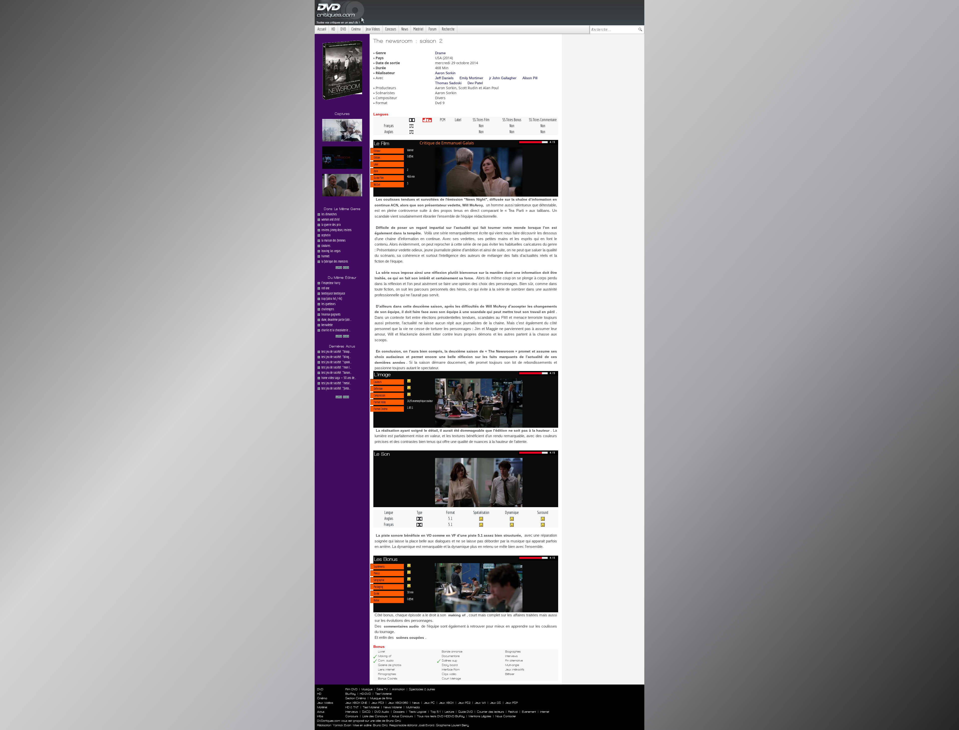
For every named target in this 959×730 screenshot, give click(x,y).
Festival (513, 711)
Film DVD (351, 689)
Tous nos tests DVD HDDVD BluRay (441, 716)
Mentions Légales (480, 716)
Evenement (529, 711)
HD (333, 29)
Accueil (321, 29)
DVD (343, 29)
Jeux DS (495, 702)
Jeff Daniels (444, 78)
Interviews (351, 711)
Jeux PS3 (377, 702)
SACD (366, 711)
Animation (398, 689)
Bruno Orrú (380, 725)
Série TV (382, 689)
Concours (390, 29)
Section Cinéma (355, 698)
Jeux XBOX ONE (356, 702)
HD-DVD (365, 693)
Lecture (449, 711)
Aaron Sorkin (445, 73)
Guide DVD (465, 711)
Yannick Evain (342, 725)
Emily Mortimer (471, 78)
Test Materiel (383, 693)
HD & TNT (352, 707)
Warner (410, 150)
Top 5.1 (436, 711)
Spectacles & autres (422, 689)
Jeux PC (429, 702)
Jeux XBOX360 (398, 702)
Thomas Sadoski (448, 83)
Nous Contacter (505, 716)
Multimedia (413, 707)
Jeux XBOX (446, 702)
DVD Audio (382, 711)
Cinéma (355, 29)
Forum (433, 29)
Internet (544, 711)
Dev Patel (475, 83)
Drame (440, 53)
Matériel (418, 29)
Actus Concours (402, 716)
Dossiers (399, 711)
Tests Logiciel (417, 711)
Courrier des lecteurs (490, 711)
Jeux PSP (511, 702)
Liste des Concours (375, 716)
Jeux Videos (373, 29)
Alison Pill (529, 78)
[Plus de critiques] (342, 267)
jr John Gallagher (502, 78)
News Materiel (393, 707)
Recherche (448, 29)
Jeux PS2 (464, 702)
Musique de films (381, 698)
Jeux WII (480, 702)
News (404, 29)
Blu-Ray (350, 693)
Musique (367, 689)
